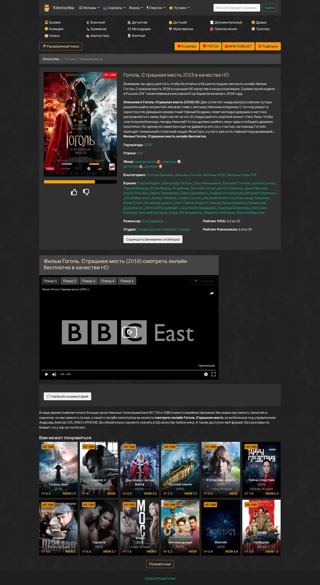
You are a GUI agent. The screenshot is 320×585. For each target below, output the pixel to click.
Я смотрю (206, 281)
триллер (170, 161)
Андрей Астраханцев (227, 193)
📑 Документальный (224, 22)
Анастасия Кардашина (198, 208)
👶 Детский (177, 22)
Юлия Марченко (138, 198)
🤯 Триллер (260, 29)
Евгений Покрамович (162, 208)
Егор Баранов (152, 221)
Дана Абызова (256, 188)
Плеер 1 (50, 281)
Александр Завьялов (253, 198)
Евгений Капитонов (219, 198)
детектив (131, 166)
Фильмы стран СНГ (242, 175)
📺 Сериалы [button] (113, 8)
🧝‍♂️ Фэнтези (136, 35)
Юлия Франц (160, 188)
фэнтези (151, 166)
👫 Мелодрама (138, 29)
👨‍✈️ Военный (95, 22)
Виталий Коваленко (260, 193)
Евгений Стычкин (237, 183)
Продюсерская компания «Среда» (163, 229)
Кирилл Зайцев (208, 203)
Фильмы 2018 (214, 175)
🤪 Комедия (53, 29)
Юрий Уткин (133, 203)
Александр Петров (177, 183)
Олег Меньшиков (207, 183)
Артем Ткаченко (230, 188)
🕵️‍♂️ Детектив (137, 22)
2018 (148, 145)
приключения (145, 161)
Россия (196, 175)
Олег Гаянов (185, 203)
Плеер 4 (107, 281)
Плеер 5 (127, 281)
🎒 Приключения (223, 29)
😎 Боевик (52, 22)
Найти (270, 8)
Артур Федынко (235, 203)
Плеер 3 (88, 281)
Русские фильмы (160, 175)
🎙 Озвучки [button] (155, 8)
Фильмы (182, 175)
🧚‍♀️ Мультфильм (180, 29)
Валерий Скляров (153, 212)
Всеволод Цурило (159, 203)
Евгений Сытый (203, 188)
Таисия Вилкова (136, 188)
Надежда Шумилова (234, 208)
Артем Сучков (264, 183)
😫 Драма (258, 22)
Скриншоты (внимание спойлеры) (153, 239)
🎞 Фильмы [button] (88, 8)
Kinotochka (63, 7)
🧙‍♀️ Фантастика (97, 35)
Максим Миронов (250, 212)
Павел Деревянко (194, 193)
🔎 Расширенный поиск (60, 46)
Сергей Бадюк (149, 183)
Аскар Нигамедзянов (185, 212)
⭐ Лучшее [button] (178, 8)
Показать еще (160, 564)
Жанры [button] (135, 8)
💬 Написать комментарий (67, 396)
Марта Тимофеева (164, 193)
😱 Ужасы (52, 35)
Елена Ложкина (136, 193)
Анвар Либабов (164, 198)
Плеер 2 (69, 281)
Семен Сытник (190, 198)
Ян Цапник (181, 188)
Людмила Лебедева (220, 212)
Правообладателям (160, 578)
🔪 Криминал (96, 29)
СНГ (140, 153)
